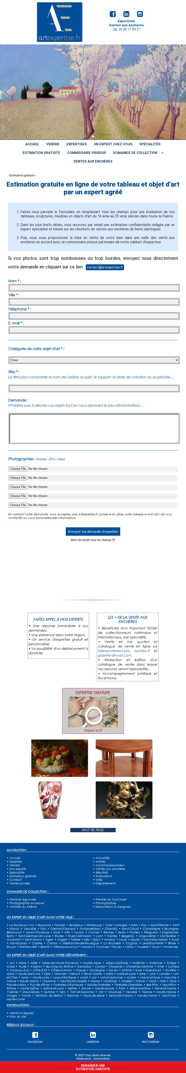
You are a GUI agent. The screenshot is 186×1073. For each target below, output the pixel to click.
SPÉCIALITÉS (150, 144)
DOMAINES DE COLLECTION (135, 153)
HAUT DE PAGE (93, 830)
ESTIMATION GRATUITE (41, 153)
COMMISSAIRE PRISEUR (86, 153)
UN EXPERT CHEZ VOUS (113, 144)
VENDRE (52, 144)
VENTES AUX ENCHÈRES (93, 161)
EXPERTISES (76, 144)
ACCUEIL (32, 144)
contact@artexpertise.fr (105, 267)
